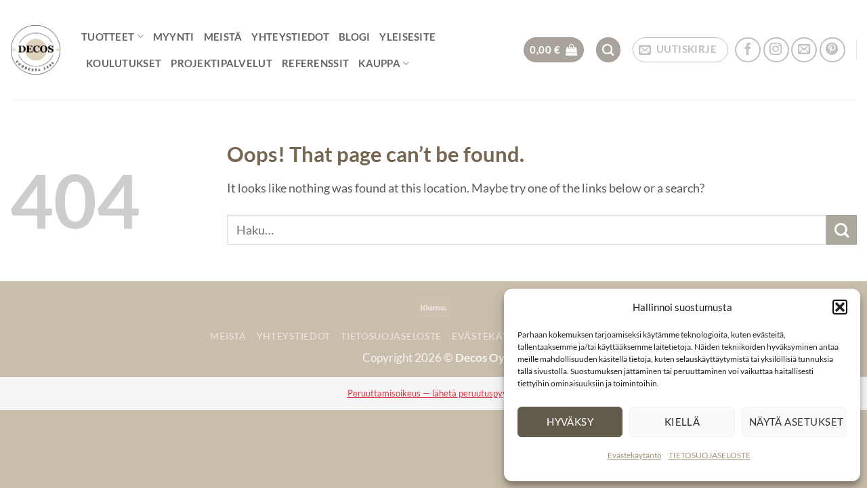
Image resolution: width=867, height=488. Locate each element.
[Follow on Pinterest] (832, 50)
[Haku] (608, 49)
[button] (840, 307)
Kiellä (682, 421)
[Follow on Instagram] (776, 50)
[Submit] (841, 230)
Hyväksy (570, 421)
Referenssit (315, 63)
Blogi (354, 36)
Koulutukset (123, 63)
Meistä (223, 36)
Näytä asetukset (796, 421)
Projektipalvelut (221, 63)
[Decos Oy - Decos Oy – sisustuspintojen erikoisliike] (35, 50)
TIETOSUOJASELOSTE (709, 455)
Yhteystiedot (290, 36)
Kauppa (379, 63)
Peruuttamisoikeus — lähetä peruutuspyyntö (433, 393)
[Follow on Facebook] (748, 50)
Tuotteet (107, 36)
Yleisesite (407, 36)
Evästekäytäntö (635, 455)
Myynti (173, 36)
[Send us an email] (804, 50)
